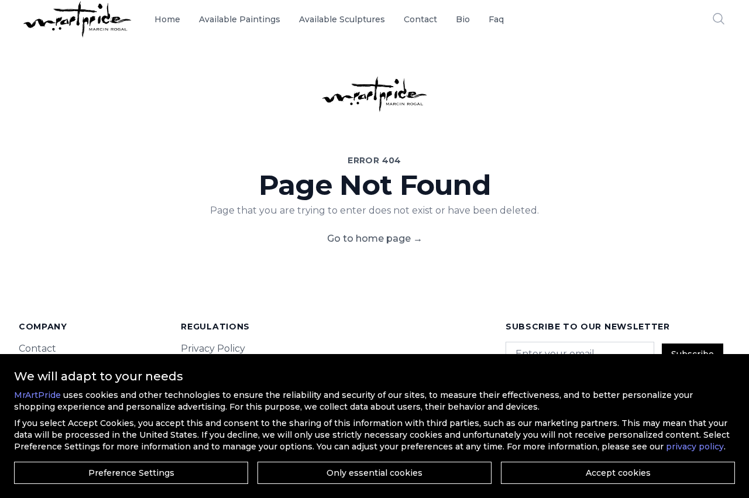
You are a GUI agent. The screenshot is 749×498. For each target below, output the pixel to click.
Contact (420, 19)
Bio (463, 19)
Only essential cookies (374, 473)
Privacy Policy (213, 348)
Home (167, 19)
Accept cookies (618, 473)
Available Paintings (239, 19)
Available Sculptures (342, 19)
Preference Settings (131, 473)
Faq (496, 19)
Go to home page (374, 238)
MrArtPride (37, 395)
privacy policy (695, 446)
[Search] (718, 18)
